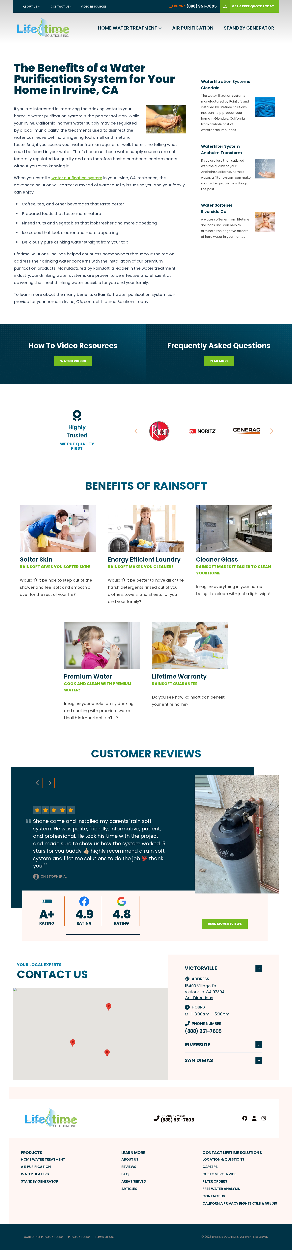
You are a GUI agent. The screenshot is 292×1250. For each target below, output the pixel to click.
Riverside (197, 1044)
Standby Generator (249, 28)
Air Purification (193, 28)
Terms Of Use (104, 1237)
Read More (219, 361)
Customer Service (219, 1173)
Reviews (128, 1166)
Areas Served (133, 1181)
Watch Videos (73, 361)
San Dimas (199, 1060)
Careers (210, 1166)
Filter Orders (214, 1181)
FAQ (125, 1173)
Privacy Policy (79, 1237)
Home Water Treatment (127, 28)
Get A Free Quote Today (253, 6)
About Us (30, 7)
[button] (103, 934)
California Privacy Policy (44, 1237)
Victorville (201, 968)
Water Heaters (35, 1173)
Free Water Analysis (221, 1188)
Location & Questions (223, 1159)
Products (31, 1152)
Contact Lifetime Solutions (232, 1152)
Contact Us (60, 7)
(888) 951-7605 (203, 1031)
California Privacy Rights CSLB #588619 (239, 1203)
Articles (129, 1188)
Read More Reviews (225, 923)
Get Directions (199, 998)
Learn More (133, 1152)
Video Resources (93, 7)
